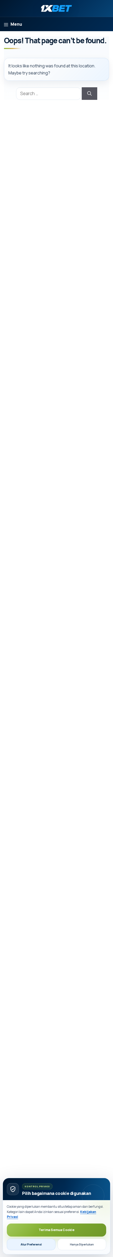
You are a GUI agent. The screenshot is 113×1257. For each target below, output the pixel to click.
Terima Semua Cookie (56, 1230)
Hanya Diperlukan (82, 1244)
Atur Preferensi (31, 1244)
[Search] (89, 93)
